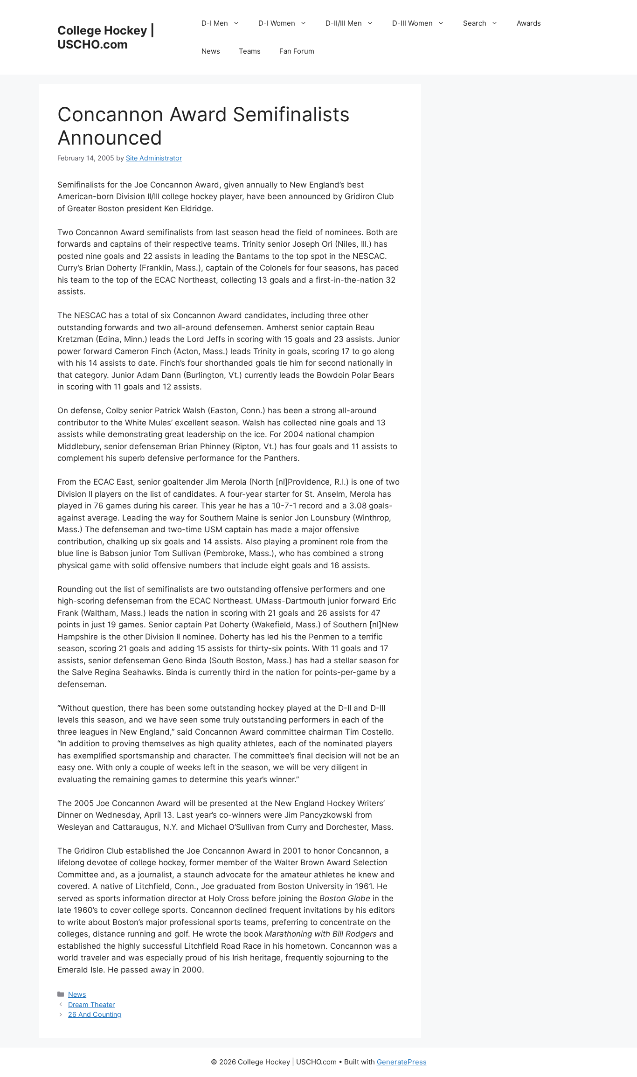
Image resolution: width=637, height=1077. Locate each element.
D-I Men (214, 23)
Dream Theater (91, 1004)
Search (474, 23)
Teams (250, 51)
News (210, 51)
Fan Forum (296, 51)
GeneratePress (402, 1061)
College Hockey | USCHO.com (105, 37)
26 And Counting (94, 1014)
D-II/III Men (343, 23)
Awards (529, 23)
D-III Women (412, 23)
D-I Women (276, 23)
